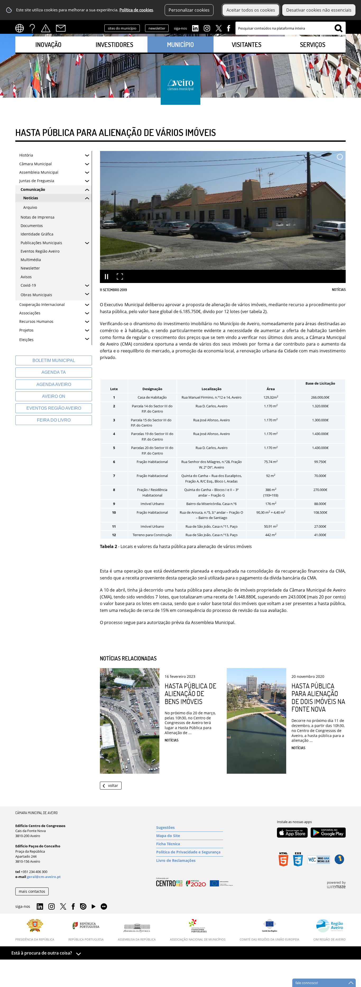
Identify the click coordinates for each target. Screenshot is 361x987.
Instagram (207, 27)
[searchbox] (290, 28)
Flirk (104, 906)
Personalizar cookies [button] (189, 10)
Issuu (83, 906)
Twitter (218, 27)
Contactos (61, 28)
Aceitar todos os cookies (250, 10)
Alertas (46, 28)
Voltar (113, 785)
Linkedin (195, 27)
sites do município (122, 28)
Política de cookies (136, 10)
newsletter (157, 28)
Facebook (228, 27)
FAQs (32, 28)
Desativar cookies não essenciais (318, 10)
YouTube (93, 907)
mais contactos (32, 891)
